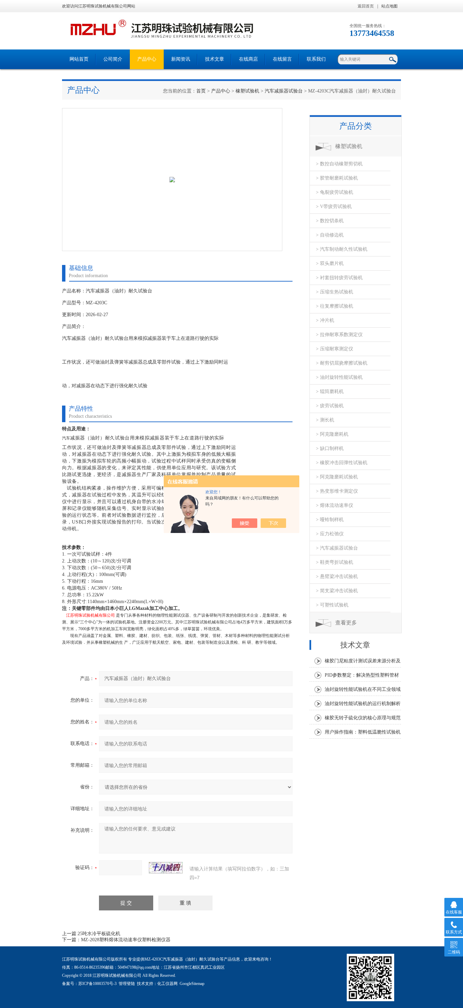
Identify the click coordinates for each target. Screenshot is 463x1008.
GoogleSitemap (192, 983)
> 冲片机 (325, 320)
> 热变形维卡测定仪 (337, 491)
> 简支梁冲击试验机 (337, 590)
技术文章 (214, 59)
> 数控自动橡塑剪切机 (339, 163)
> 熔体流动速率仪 (334, 505)
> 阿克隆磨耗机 (332, 434)
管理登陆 (127, 983)
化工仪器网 (167, 983)
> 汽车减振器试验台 (337, 548)
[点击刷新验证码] (166, 867)
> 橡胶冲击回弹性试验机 (341, 462)
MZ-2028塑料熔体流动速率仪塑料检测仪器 (125, 939)
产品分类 (355, 126)
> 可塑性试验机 (332, 605)
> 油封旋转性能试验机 (339, 377)
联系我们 (316, 59)
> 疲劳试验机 (330, 405)
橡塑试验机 (247, 91)
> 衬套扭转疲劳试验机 (339, 277)
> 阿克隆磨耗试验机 (337, 476)
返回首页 (366, 6)
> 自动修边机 (330, 235)
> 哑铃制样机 (330, 519)
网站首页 (78, 59)
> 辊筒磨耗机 (330, 391)
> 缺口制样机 (330, 448)
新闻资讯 (180, 59)
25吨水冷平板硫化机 (99, 933)
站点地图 (389, 6)
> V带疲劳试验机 (334, 206)
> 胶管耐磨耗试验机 (337, 178)
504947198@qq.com (135, 967)
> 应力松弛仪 (330, 533)
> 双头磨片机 (330, 263)
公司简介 (112, 59)
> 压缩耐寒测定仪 (334, 348)
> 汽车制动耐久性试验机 (341, 249)
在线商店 (248, 59)
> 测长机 (325, 420)
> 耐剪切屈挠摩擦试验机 (341, 363)
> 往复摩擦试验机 (334, 306)
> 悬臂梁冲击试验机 (337, 576)
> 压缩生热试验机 (334, 291)
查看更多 (346, 622)
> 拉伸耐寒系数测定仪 (339, 334)
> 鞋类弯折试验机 (334, 562)
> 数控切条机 (330, 220)
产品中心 (146, 59)
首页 (201, 91)
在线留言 (282, 59)
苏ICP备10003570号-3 (97, 983)
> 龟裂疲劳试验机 (334, 192)
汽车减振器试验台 (284, 91)
